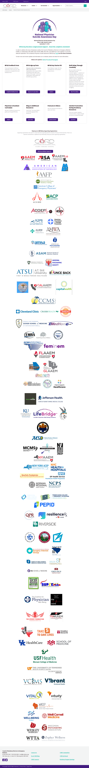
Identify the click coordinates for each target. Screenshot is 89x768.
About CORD (5, 1)
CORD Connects (35, 759)
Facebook (49, 59)
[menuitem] (24, 5)
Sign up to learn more (33, 91)
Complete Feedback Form (12, 91)
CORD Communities (65, 752)
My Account (26, 1)
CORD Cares (16, 1)
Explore (51, 91)
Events (10, 9)
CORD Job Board (64, 756)
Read (57, 53)
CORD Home (4, 9)
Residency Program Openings (67, 759)
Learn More (30, 119)
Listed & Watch (52, 119)
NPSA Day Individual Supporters (44, 151)
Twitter (44, 59)
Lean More (73, 119)
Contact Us (34, 752)
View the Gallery (74, 91)
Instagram (55, 59)
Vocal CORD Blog (35, 756)
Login (85, 1)
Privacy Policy (23, 766)
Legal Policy (29, 766)
